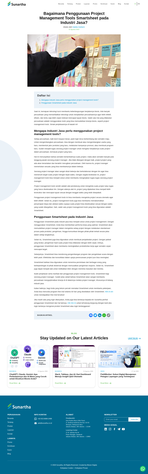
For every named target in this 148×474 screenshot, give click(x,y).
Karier (113, 4)
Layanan (87, 4)
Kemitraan (104, 4)
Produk (78, 4)
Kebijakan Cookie (66, 468)
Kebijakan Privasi (81, 468)
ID (135, 4)
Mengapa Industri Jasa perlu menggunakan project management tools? (69, 100)
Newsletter (110, 415)
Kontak (126, 4)
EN (139, 4)
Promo (95, 4)
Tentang (70, 4)
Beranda (61, 4)
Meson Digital (92, 465)
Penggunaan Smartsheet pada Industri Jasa (59, 103)
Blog (119, 4)
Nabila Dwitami (79, 27)
